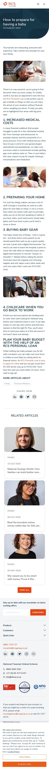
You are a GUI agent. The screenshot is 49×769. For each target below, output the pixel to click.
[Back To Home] (9, 4)
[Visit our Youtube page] (33, 654)
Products (7, 625)
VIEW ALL (24, 590)
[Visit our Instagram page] (26, 654)
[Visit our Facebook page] (12, 654)
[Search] (38, 4)
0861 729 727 (10, 644)
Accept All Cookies (24, 764)
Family (7, 383)
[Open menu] (44, 4)
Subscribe (38, 612)
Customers (8, 630)
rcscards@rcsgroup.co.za (15, 648)
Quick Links (8, 636)
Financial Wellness (22, 383)
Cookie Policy (13, 752)
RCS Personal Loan (15, 98)
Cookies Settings (24, 757)
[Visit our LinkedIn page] (5, 654)
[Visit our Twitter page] (19, 654)
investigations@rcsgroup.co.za (16, 713)
